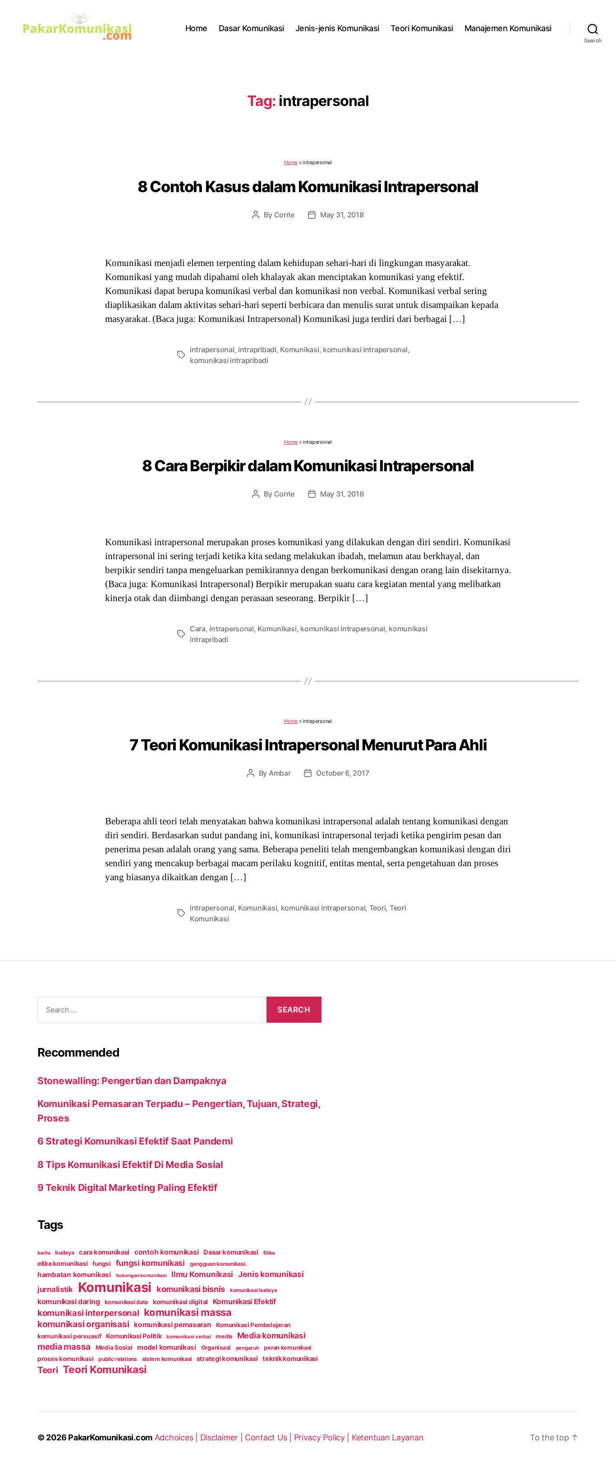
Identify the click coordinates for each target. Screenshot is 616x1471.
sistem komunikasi (167, 1359)
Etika (269, 1253)
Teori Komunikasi (422, 28)
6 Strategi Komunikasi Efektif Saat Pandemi (135, 1141)
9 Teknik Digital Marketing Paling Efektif (127, 1187)
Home (196, 28)
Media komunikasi (271, 1335)
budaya (64, 1252)
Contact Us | (269, 1437)
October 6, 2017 (342, 772)
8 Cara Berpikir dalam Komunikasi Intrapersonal (308, 465)
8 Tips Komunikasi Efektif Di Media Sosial (130, 1164)
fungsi (101, 1263)
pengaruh (247, 1348)
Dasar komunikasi (230, 1252)
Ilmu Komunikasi (202, 1274)
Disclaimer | (222, 1437)
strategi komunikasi (227, 1359)
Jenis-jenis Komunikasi (337, 28)
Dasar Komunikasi (251, 28)
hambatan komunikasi (74, 1274)
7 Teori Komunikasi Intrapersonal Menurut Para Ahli (308, 745)
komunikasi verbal (188, 1336)
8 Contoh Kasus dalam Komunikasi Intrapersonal (308, 186)
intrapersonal (212, 349)
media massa (64, 1347)
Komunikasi (299, 349)
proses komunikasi (65, 1358)
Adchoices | (177, 1437)
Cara (198, 628)
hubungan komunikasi (141, 1275)
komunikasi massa (188, 1312)
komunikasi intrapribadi (229, 360)
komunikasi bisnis (190, 1289)
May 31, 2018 (342, 214)
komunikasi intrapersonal (365, 349)
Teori (377, 907)
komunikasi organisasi (83, 1324)
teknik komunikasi (289, 1359)
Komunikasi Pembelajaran (253, 1324)
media (224, 1336)
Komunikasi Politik (133, 1336)
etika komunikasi (62, 1263)
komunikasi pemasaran (172, 1324)
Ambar (280, 772)
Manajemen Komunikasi (508, 28)
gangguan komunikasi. (218, 1263)
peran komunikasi (287, 1347)
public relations (117, 1359)
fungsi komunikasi (150, 1263)
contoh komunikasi (166, 1252)
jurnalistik (55, 1289)
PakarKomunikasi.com (110, 1437)
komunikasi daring (68, 1301)
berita (43, 1253)
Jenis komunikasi (271, 1274)
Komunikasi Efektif (244, 1301)
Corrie (284, 214)
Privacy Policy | (323, 1437)
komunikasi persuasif (69, 1336)
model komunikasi (166, 1347)
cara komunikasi (104, 1252)
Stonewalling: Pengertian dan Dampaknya (131, 1080)
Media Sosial (114, 1347)
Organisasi (216, 1347)
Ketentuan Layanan (387, 1437)
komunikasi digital (180, 1302)
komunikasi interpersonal (88, 1313)
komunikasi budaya (253, 1290)
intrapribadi (257, 349)
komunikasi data (126, 1302)
